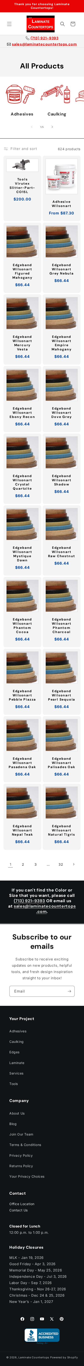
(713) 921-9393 (45, 38)
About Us (17, 1113)
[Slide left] (32, 127)
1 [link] (10, 864)
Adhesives (17, 1031)
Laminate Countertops (33, 1357)
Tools (13, 1084)
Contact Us (18, 1210)
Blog (13, 1124)
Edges (14, 1052)
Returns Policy (21, 1166)
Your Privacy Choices (27, 1176)
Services (16, 1073)
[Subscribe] (69, 991)
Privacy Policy (21, 1155)
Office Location (22, 1204)
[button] (9, 24)
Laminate (16, 1063)
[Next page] (73, 864)
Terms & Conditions (25, 1145)
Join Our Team (21, 1134)
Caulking (16, 1042)
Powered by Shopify (64, 1357)
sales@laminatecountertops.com (44, 44)
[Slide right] (52, 127)
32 (61, 864)
